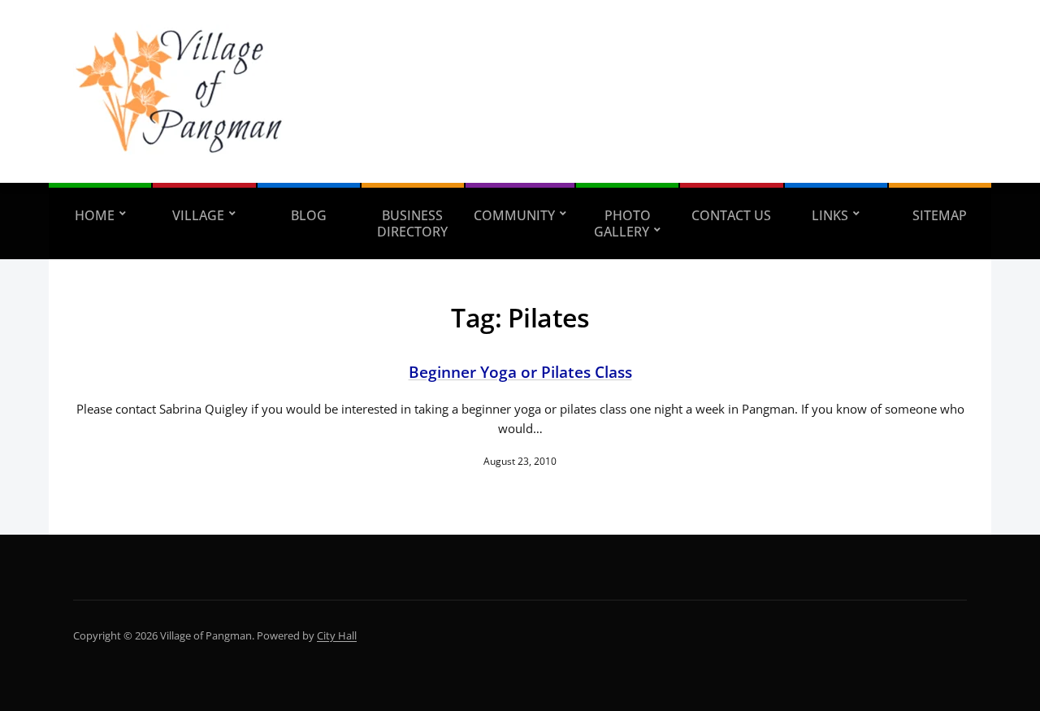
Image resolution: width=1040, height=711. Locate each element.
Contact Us (731, 215)
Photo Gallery (622, 223)
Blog (309, 215)
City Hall (337, 635)
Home (95, 215)
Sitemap (939, 215)
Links (830, 215)
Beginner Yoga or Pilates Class (520, 372)
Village (198, 215)
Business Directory (412, 223)
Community (514, 215)
